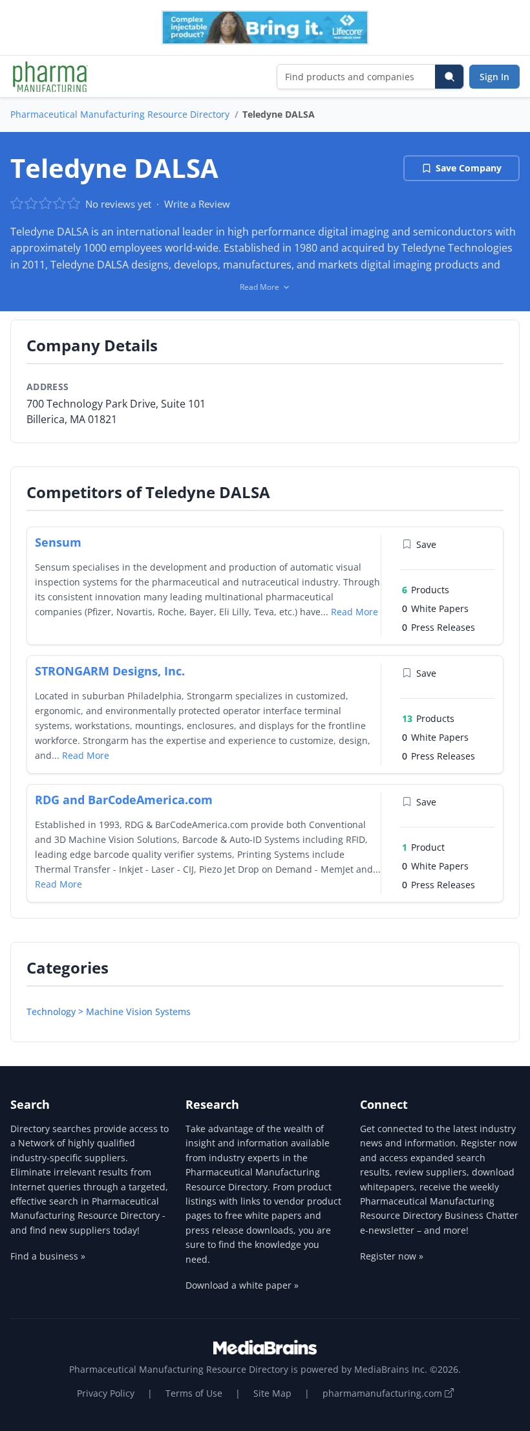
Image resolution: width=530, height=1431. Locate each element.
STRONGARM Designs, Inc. (110, 671)
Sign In (494, 77)
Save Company (469, 168)
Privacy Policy (105, 1393)
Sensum (58, 542)
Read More (354, 612)
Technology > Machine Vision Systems (108, 1011)
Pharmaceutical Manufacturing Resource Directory (119, 114)
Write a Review (197, 203)
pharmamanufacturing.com (384, 1393)
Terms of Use (193, 1393)
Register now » (391, 1256)
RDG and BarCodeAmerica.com (124, 799)
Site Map (272, 1393)
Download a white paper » (242, 1285)
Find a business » (47, 1256)
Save (426, 544)
